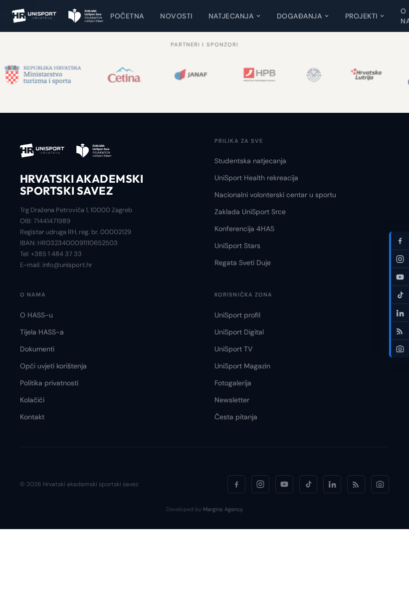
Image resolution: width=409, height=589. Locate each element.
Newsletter (231, 399)
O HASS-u (36, 314)
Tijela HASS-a (42, 331)
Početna (127, 15)
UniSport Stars (237, 245)
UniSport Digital (239, 331)
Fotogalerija (232, 382)
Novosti (176, 15)
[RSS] (356, 484)
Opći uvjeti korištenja (53, 365)
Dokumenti (37, 348)
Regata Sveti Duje (242, 262)
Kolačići (32, 399)
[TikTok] (308, 484)
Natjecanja (231, 15)
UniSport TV (233, 348)
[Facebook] (236, 484)
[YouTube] (284, 484)
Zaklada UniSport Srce (250, 211)
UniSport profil (237, 314)
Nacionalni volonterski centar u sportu (275, 194)
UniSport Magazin (242, 365)
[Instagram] (260, 484)
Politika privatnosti (49, 382)
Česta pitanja (235, 416)
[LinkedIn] (332, 484)
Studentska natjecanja (250, 160)
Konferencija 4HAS (244, 228)
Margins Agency (223, 509)
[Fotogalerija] (380, 484)
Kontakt (32, 416)
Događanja (299, 15)
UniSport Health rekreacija (256, 177)
